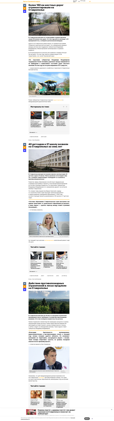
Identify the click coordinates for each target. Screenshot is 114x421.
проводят (41, 377)
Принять (87, 418)
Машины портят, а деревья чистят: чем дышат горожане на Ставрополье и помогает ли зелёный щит (56, 412)
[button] (31, 412)
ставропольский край (34, 136)
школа (57, 275)
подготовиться (57, 100)
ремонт (42, 275)
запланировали (49, 240)
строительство (50, 275)
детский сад (64, 275)
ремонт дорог (44, 136)
